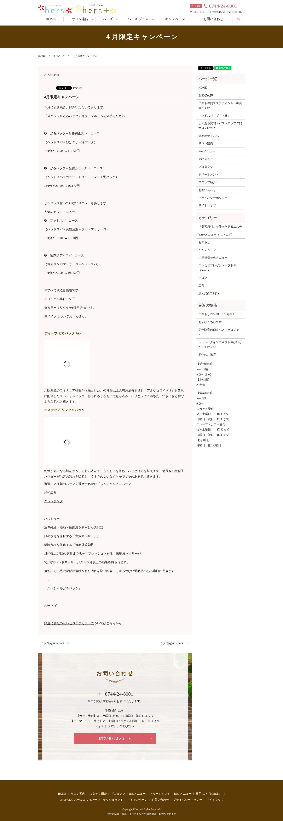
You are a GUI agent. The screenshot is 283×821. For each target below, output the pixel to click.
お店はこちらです (210, 322)
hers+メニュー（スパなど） (216, 234)
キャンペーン (175, 19)
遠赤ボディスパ (208, 135)
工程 (201, 285)
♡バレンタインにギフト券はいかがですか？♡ (220, 344)
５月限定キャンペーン (174, 643)
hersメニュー (206, 151)
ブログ (202, 277)
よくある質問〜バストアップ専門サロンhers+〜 (220, 125)
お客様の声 (205, 95)
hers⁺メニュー (207, 159)
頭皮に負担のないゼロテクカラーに (69, 623)
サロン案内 (80, 19)
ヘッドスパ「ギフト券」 (214, 115)
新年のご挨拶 (207, 354)
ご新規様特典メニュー (212, 257)
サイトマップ (207, 205)
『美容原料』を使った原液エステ (220, 226)
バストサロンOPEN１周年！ (216, 314)
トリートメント (208, 174)
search (241, 18)
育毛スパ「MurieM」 (209, 793)
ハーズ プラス (138, 19)
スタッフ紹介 (207, 182)
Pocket (77, 87)
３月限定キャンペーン (55, 643)
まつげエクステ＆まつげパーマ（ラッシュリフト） (92, 799)
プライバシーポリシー (212, 197)
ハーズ (108, 19)
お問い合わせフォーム (115, 738)
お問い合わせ (213, 19)
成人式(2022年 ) (208, 293)
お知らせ (59, 55)
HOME (51, 19)
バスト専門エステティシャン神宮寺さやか (220, 105)
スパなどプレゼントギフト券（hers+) (217, 268)
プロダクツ (205, 166)
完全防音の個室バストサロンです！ (218, 332)
